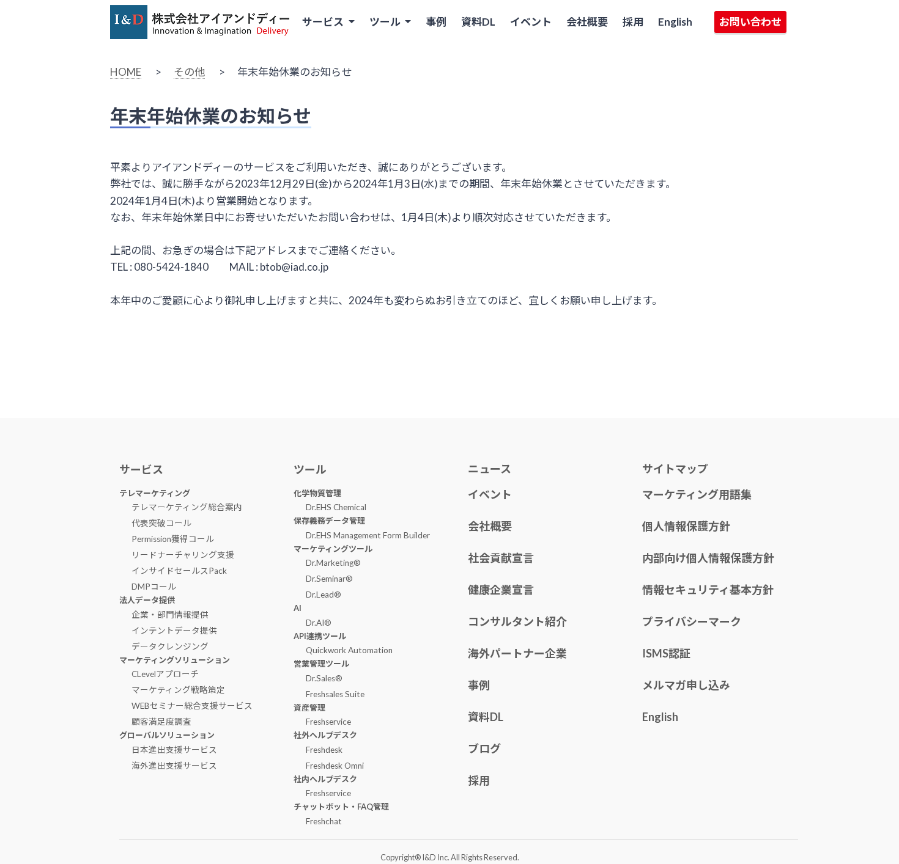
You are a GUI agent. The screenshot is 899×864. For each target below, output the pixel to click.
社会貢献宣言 (501, 558)
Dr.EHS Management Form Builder (368, 535)
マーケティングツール (333, 549)
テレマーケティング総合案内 (186, 507)
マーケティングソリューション (174, 660)
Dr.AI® (318, 623)
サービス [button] (324, 21)
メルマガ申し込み (686, 685)
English (675, 21)
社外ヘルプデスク (325, 735)
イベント (531, 21)
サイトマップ (675, 468)
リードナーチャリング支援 (182, 555)
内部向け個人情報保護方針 (708, 558)
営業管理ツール (321, 663)
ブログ (484, 748)
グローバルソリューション (167, 735)
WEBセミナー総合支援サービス (192, 706)
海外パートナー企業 (517, 653)
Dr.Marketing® (333, 563)
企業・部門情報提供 (170, 615)
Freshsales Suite (335, 694)
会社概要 (587, 21)
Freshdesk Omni (335, 766)
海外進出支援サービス (174, 766)
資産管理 (309, 707)
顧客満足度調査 (161, 722)
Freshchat (324, 821)
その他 (189, 71)
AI (298, 608)
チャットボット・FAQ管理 (341, 806)
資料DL (478, 21)
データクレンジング (170, 646)
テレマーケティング (154, 493)
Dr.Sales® (324, 678)
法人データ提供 (147, 600)
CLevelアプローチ (165, 674)
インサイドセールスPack (179, 571)
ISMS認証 (666, 653)
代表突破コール (161, 523)
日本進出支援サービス (174, 750)
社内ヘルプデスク (325, 779)
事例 (436, 21)
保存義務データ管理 (329, 520)
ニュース (489, 468)
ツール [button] (385, 21)
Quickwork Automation (349, 650)
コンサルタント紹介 (517, 621)
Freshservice (328, 722)
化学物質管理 (317, 493)
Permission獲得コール (172, 539)
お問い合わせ (750, 21)
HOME (125, 71)
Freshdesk (324, 750)
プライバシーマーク (691, 621)
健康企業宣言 (501, 589)
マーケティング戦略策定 (178, 690)
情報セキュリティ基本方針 (708, 589)
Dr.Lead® (323, 594)
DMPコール (153, 586)
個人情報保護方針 (686, 526)
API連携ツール (320, 636)
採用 (633, 21)
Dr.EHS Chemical (336, 507)
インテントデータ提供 (174, 630)
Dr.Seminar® (329, 579)
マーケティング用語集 (697, 494)
